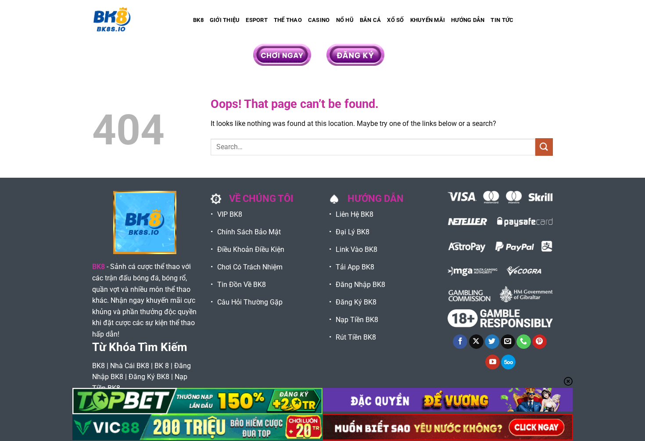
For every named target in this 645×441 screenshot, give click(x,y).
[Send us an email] (508, 341)
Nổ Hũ (345, 20)
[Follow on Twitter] (492, 341)
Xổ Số (395, 20)
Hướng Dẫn (467, 20)
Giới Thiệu (225, 20)
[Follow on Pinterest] (539, 341)
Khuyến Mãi (427, 20)
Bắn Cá (370, 20)
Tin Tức (502, 20)
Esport (257, 20)
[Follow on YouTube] (492, 362)
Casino (319, 20)
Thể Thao (288, 20)
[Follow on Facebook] (460, 341)
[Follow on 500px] (508, 362)
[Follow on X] (476, 341)
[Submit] (544, 146)
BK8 (198, 20)
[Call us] (523, 341)
